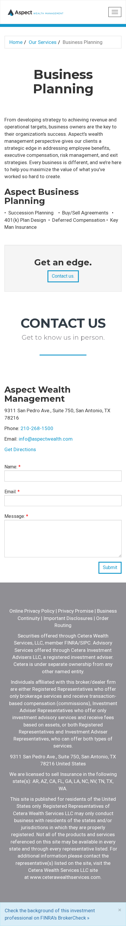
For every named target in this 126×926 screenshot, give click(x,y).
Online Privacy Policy (32, 611)
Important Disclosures (68, 618)
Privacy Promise (75, 611)
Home (16, 42)
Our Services (43, 42)
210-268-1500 (37, 428)
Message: (16, 516)
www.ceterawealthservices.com (65, 877)
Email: (12, 491)
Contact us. (63, 276)
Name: (12, 467)
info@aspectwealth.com (46, 439)
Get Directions (20, 449)
